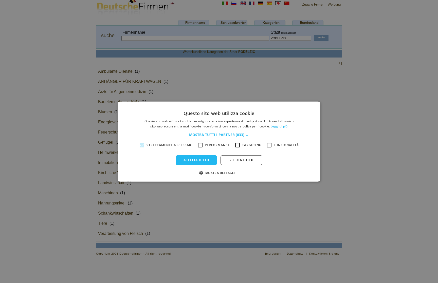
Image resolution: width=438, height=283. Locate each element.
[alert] (219, 141)
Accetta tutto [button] (196, 160)
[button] (219, 135)
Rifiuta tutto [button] (241, 160)
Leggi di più (279, 126)
